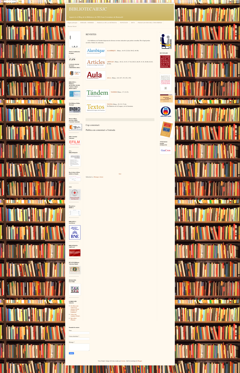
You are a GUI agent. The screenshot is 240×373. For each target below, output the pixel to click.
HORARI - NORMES (87, 23)
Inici (120, 174)
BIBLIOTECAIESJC (88, 9)
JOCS (133, 23)
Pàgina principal (72, 23)
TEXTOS (109, 104)
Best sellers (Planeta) (73, 319)
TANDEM (114, 92)
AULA (109, 78)
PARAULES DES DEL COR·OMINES (150, 23)
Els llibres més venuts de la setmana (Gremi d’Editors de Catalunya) (75, 309)
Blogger (140, 361)
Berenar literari (72, 26)
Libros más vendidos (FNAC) (75, 315)
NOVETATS (124, 23)
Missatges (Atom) (98, 177)
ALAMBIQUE (111, 51)
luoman (123, 361)
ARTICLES (110, 62)
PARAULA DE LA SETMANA (107, 23)
